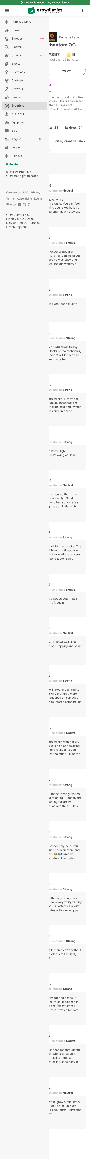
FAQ (25, 192)
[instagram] (24, 207)
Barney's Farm (69, 37)
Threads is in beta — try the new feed (45, 2)
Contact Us (13, 192)
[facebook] (19, 207)
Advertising (24, 198)
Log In (38, 198)
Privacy (35, 192)
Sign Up (11, 204)
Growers (12, 176)
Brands (24, 171)
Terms (10, 198)
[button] (83, 10)
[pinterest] (29, 207)
